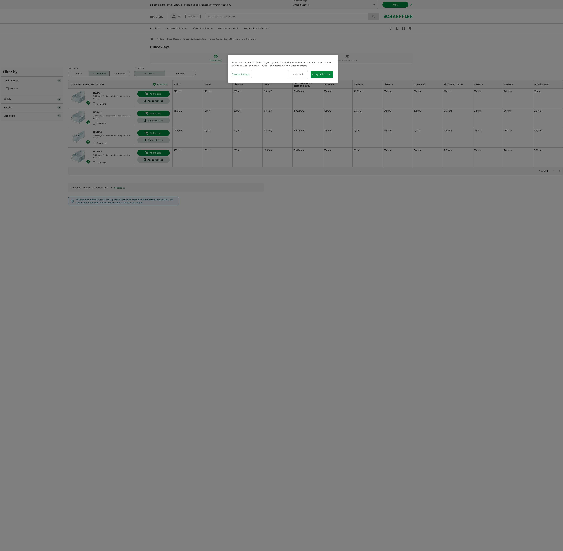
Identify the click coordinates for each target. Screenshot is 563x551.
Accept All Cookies (321, 74)
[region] (283, 69)
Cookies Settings (240, 74)
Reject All (298, 74)
